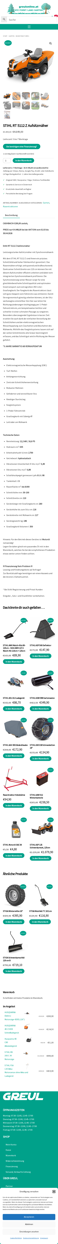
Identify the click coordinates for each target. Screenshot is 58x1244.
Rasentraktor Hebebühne (14, 795)
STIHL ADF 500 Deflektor (40, 645)
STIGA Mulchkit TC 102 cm (40, 911)
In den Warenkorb (23, 160)
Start (5, 36)
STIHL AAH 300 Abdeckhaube (15, 745)
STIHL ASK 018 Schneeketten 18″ (42, 746)
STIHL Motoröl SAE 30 (12, 844)
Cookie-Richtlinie (16, 1238)
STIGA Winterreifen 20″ (13, 911)
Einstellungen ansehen (29, 1231)
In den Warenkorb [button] (14, 661)
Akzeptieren (29, 1217)
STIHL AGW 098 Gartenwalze (42, 698)
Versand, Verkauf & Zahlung (18, 1172)
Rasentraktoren (22, 36)
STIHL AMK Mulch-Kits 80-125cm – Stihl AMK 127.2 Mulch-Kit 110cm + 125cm (14, 648)
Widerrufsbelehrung (15, 1161)
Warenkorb (11, 1155)
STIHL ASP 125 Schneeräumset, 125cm (40, 846)
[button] (54, 1191)
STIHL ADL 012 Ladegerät (14, 698)
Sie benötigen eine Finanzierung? (21, 146)
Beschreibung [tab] (11, 215)
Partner (9, 1186)
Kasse (8, 1150)
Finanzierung (12, 1166)
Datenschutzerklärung (31, 1238)
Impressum (44, 1238)
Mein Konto (11, 1144)
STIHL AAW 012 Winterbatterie (36, 796)
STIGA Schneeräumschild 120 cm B (13, 959)
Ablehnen (29, 1224)
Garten (11, 36)
